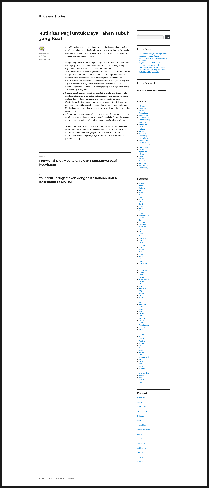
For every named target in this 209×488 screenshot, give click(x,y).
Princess (142, 339)
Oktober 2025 (143, 122)
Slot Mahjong (142, 425)
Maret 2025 (143, 136)
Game (141, 261)
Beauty (141, 204)
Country (141, 231)
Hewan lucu (143, 270)
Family (141, 250)
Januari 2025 (143, 140)
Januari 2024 (143, 168)
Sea (140, 346)
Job (140, 284)
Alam (140, 190)
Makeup (141, 298)
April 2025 (142, 134)
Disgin (141, 247)
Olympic (142, 320)
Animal (141, 193)
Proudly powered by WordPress (63, 478)
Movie (141, 307)
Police (141, 330)
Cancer (141, 218)
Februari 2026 (144, 113)
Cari (138, 34)
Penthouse (142, 327)
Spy (140, 359)
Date (140, 240)
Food (140, 259)
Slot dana (140, 416)
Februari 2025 (144, 138)
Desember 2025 (144, 118)
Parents (141, 323)
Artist (141, 199)
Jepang (141, 282)
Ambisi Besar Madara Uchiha (149, 72)
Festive (141, 254)
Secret (141, 350)
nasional (142, 314)
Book (140, 211)
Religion (142, 341)
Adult (141, 186)
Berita (141, 206)
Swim (141, 362)
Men (140, 302)
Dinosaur (142, 245)
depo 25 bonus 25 (143, 439)
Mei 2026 (142, 111)
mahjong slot (141, 448)
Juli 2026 (142, 106)
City (140, 229)
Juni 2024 (142, 156)
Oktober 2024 (143, 147)
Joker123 (140, 421)
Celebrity (142, 222)
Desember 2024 (144, 143)
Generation (143, 263)
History (141, 272)
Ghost (141, 266)
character (142, 227)
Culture (141, 236)
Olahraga (142, 318)
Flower (141, 256)
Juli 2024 (142, 154)
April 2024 (142, 161)
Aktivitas (142, 188)
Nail (140, 311)
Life (140, 295)
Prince (141, 336)
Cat (140, 220)
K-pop (141, 286)
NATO (141, 316)
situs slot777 (141, 434)
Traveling (142, 368)
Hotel (141, 275)
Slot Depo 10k (142, 407)
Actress (141, 183)
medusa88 (140, 462)
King (140, 291)
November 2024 (144, 145)
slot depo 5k (141, 453)
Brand (141, 213)
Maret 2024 (143, 163)
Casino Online (142, 411)
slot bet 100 (141, 398)
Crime (141, 234)
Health (141, 268)
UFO (140, 371)
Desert (141, 243)
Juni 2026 (142, 108)
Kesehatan (142, 288)
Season (141, 348)
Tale (140, 364)
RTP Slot (140, 402)
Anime (141, 195)
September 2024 (144, 149)
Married (141, 300)
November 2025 (144, 120)
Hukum (141, 277)
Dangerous (143, 238)
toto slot (140, 457)
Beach (141, 202)
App (140, 197)
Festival (141, 252)
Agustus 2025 (143, 124)
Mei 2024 (142, 159)
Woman (141, 380)
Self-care (142, 352)
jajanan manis (144, 279)
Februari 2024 (144, 165)
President (142, 334)
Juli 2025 (142, 127)
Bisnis (141, 209)
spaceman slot (144, 357)
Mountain (142, 304)
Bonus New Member (144, 430)
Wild (140, 378)
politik (141, 332)
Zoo (140, 382)
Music (141, 309)
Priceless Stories (52, 16)
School (141, 343)
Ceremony (142, 225)
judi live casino (142, 443)
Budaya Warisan (144, 215)
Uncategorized (44, 59)
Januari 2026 (143, 115)
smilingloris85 (44, 53)
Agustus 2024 (143, 152)
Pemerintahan (144, 325)
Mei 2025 (142, 131)
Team (141, 366)
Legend (141, 293)
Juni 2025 (142, 129)
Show (141, 355)
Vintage (141, 375)
